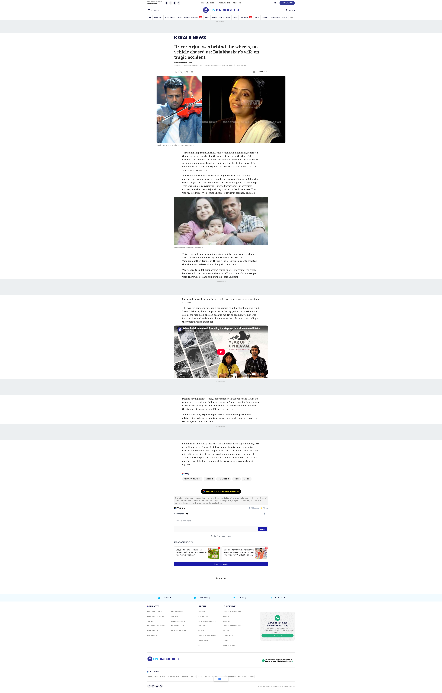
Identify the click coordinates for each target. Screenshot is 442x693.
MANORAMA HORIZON (155, 616)
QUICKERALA (152, 635)
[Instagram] (170, 3)
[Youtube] (174, 3)
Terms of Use (203, 640)
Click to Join (277, 635)
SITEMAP (226, 631)
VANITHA (174, 616)
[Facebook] (166, 3)
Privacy (201, 631)
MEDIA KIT (201, 626)
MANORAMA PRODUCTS (206, 621)
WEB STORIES (275, 17)
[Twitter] (178, 3)
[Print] (187, 72)
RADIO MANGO (152, 631)
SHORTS (284, 17)
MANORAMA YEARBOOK (156, 626)
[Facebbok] (149, 686)
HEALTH (221, 17)
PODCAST (265, 17)
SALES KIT (226, 616)
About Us (201, 611)
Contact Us (203, 616)
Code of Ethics (229, 645)
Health (193, 677)
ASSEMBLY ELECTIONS (193, 17)
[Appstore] (253, 660)
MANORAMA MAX (177, 626)
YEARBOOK (237, 3)
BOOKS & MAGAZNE (178, 631)
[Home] (150, 17)
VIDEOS (256, 17)
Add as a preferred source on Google (222, 491)
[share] (181, 72)
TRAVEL (235, 17)
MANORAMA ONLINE (207, 3)
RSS (199, 645)
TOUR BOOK (246, 17)
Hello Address (177, 611)
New (200, 17)
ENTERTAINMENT (170, 17)
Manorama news (224, 3)
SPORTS (214, 17)
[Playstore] (237, 660)
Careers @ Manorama (207, 635)
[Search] (275, 3)
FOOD (228, 17)
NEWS (180, 17)
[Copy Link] (192, 72)
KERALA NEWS (158, 17)
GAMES (207, 17)
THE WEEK (150, 621)
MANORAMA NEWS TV (179, 621)
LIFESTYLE (184, 677)
